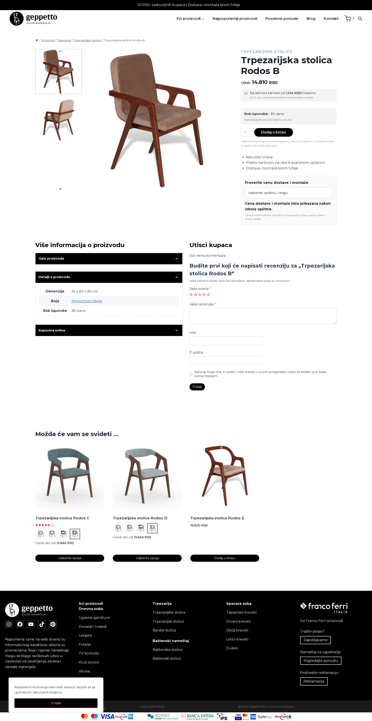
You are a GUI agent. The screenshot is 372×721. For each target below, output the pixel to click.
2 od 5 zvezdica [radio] (195, 294)
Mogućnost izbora (86, 301)
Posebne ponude (281, 18)
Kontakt (331, 18)
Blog (310, 18)
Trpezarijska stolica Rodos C (62, 518)
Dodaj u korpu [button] (224, 558)
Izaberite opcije (69, 558)
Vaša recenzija (202, 304)
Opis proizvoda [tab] (51, 258)
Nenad (160, 706)
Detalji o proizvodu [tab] (54, 277)
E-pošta (196, 352)
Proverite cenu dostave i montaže (276, 183)
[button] (58, 71)
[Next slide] (60, 189)
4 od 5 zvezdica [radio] (204, 294)
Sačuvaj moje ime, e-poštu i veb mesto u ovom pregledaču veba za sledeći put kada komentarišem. (260, 374)
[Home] (36, 40)
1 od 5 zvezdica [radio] (191, 294)
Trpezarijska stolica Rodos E (217, 518)
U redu (56, 703)
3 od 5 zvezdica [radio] (200, 294)
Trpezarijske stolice (267, 52)
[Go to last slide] (60, 51)
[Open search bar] (360, 19)
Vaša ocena (200, 289)
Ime (192, 333)
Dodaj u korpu (273, 132)
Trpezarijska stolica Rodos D (140, 518)
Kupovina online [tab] (52, 330)
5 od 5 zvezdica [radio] (208, 294)
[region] (56, 695)
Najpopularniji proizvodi (234, 18)
